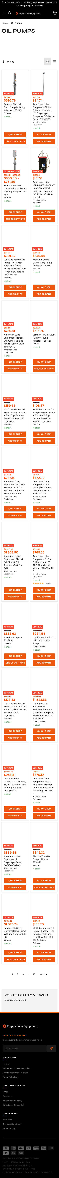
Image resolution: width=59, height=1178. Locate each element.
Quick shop (15, 134)
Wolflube (7, 277)
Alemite (7, 643)
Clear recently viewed (15, 1000)
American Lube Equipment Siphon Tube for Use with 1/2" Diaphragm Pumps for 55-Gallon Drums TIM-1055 (44, 112)
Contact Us (8, 1096)
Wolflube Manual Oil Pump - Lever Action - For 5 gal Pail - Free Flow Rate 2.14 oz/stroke (15, 709)
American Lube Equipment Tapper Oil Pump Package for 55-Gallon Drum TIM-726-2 (14, 340)
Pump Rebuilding (11, 1077)
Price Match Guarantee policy (16, 1068)
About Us (7, 1119)
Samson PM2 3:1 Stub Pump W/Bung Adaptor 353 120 (14, 107)
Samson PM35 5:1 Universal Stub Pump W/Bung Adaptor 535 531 (15, 933)
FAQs (5, 1091)
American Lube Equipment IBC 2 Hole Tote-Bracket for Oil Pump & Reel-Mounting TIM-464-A (43, 786)
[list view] (54, 61)
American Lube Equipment (39, 123)
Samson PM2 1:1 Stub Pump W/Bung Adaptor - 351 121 (44, 337)
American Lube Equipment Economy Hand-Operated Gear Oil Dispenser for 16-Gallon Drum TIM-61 (44, 189)
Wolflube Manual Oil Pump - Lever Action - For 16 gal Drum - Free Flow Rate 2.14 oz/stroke (15, 415)
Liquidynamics (39, 646)
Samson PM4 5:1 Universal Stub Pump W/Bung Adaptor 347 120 (15, 190)
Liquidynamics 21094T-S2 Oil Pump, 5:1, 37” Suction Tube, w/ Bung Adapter (15, 783)
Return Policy (9, 1128)
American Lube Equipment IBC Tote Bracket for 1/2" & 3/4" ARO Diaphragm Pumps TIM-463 (14, 487)
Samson (7, 113)
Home (5, 23)
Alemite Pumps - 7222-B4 (13, 639)
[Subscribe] (51, 1048)
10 (34, 974)
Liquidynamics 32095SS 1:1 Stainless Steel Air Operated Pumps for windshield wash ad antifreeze (43, 711)
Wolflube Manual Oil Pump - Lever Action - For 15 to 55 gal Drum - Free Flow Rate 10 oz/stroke (44, 415)
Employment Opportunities (15, 1072)
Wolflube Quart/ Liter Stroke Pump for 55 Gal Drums (42, 262)
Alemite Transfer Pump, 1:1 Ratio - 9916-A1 (41, 859)
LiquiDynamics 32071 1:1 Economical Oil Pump (44, 640)
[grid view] (47, 61)
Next (42, 974)
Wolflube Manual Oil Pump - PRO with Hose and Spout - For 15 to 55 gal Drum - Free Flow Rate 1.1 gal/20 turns (15, 267)
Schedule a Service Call (14, 1105)
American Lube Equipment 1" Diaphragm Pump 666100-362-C (13, 861)
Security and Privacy (12, 1100)
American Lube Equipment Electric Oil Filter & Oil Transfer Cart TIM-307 (14, 562)
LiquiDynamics (39, 721)
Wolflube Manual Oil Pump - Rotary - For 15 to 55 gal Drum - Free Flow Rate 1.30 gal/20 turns (43, 934)
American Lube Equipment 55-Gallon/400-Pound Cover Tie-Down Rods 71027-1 (42, 487)
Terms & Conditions (12, 1124)
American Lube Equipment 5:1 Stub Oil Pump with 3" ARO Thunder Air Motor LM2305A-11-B (43, 564)
